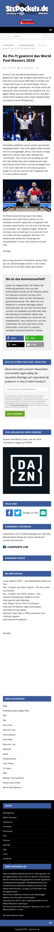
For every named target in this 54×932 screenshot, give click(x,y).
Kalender (7, 845)
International (9, 734)
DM (4, 715)
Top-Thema (8, 763)
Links (5, 854)
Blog (5, 706)
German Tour (9, 730)
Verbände (7, 858)
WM (5, 773)
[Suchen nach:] (27, 36)
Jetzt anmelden (14, 413)
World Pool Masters (12, 787)
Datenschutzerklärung (19, 405)
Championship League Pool (16, 710)
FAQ (4, 835)
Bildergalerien (9, 813)
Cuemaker (7, 826)
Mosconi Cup (9, 744)
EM (4, 720)
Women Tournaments (13, 778)
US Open (7, 768)
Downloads (8, 831)
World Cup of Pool (11, 782)
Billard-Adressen (10, 817)
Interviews (8, 739)
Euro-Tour (8, 725)
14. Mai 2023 (10, 67)
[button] (15, 338)
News (5, 754)
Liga (4, 849)
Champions (8, 822)
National (7, 749)
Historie (6, 840)
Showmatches (9, 758)
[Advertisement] (27, 662)
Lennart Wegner (26, 67)
